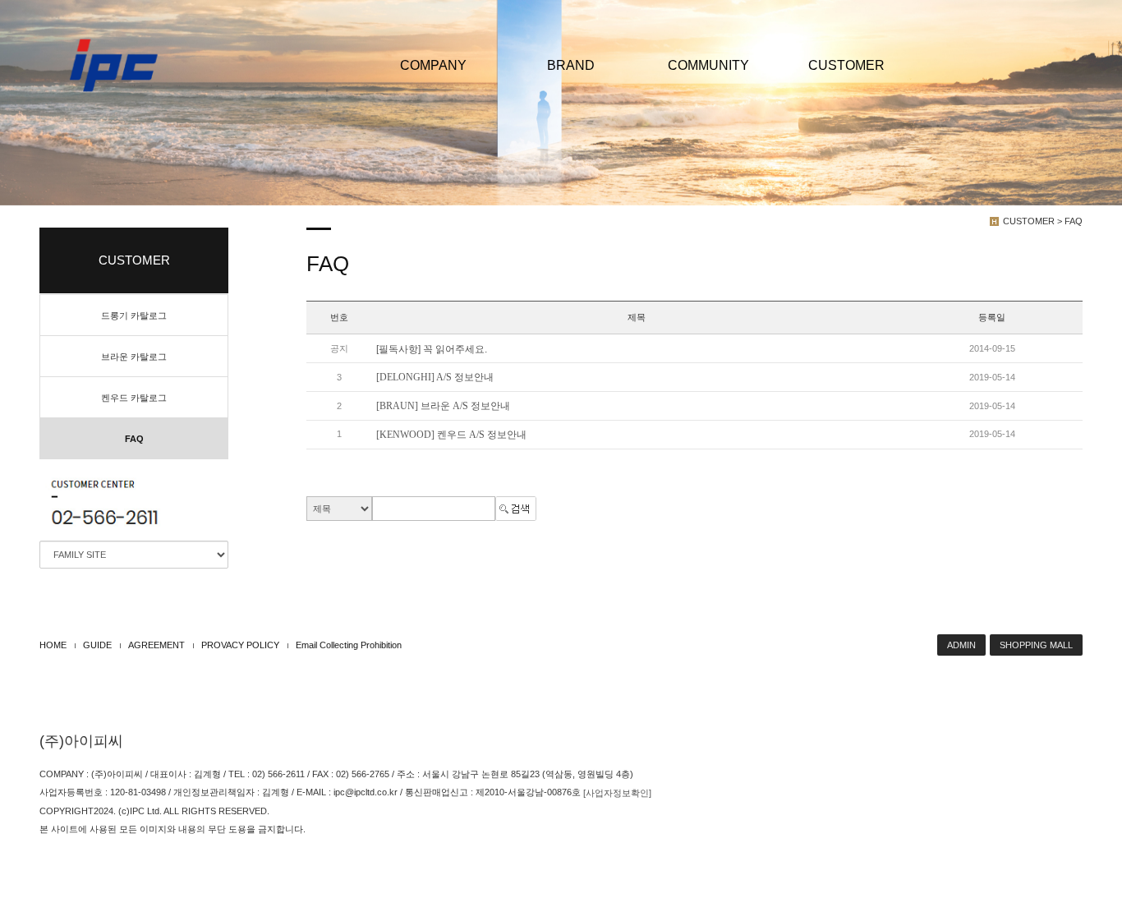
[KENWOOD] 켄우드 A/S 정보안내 (451, 434)
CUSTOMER (846, 65)
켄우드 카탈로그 (134, 398)
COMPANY (433, 65)
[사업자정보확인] (617, 793)
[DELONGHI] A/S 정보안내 (435, 377)
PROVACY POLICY (240, 645)
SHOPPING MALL (1036, 645)
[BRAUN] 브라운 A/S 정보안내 (443, 406)
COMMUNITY (708, 65)
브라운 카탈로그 (134, 357)
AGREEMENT (156, 645)
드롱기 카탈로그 (134, 315)
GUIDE (97, 645)
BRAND (571, 65)
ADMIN (961, 645)
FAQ (134, 439)
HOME (53, 645)
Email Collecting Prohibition (349, 645)
